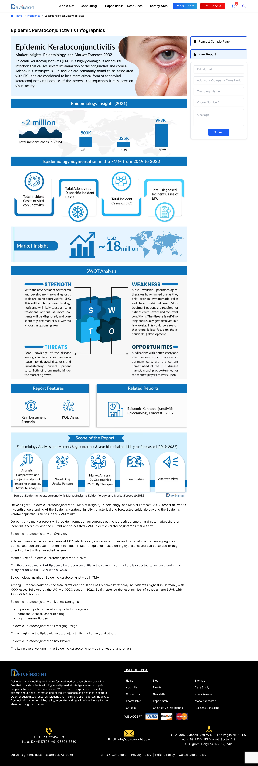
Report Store (161, 701)
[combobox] (243, 6)
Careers (131, 707)
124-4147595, (40, 742)
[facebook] (239, 754)
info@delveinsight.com (133, 739)
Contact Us (133, 694)
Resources (135, 6)
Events (157, 687)
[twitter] (236, 754)
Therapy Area (158, 6)
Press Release (203, 694)
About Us (66, 6)
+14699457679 (52, 737)
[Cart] (233, 6)
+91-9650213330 (63, 742)
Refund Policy (165, 755)
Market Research (205, 701)
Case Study (202, 687)
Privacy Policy (141, 755)
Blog (155, 680)
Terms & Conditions (113, 755)
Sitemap (200, 680)
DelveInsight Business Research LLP (36, 755)
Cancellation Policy (192, 755)
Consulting (89, 6)
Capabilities (113, 6)
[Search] (243, 6)
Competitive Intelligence (168, 707)
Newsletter (159, 694)
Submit (218, 132)
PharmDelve (133, 701)
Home (19, 15)
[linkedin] (233, 754)
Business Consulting (207, 707)
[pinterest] (242, 754)
